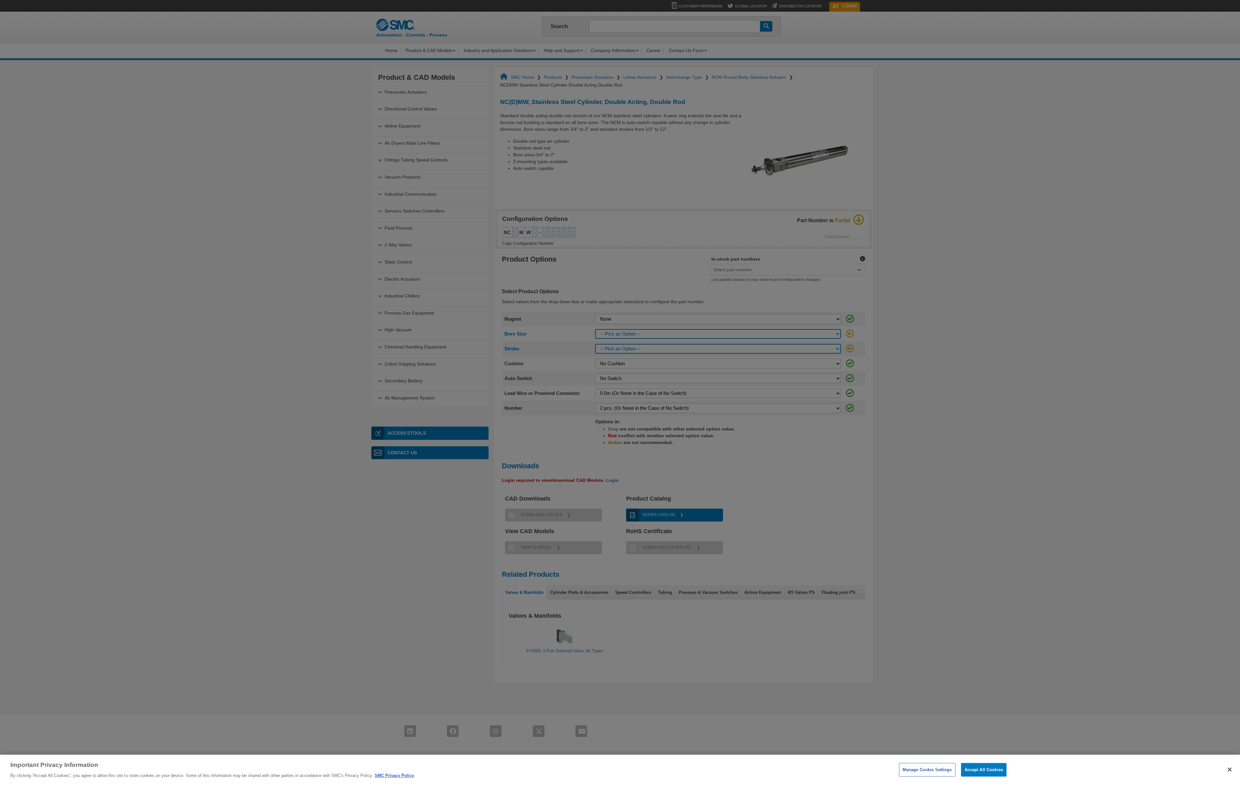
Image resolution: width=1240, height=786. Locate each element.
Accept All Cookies (984, 769)
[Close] (1230, 769)
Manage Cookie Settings (927, 769)
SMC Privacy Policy (394, 775)
